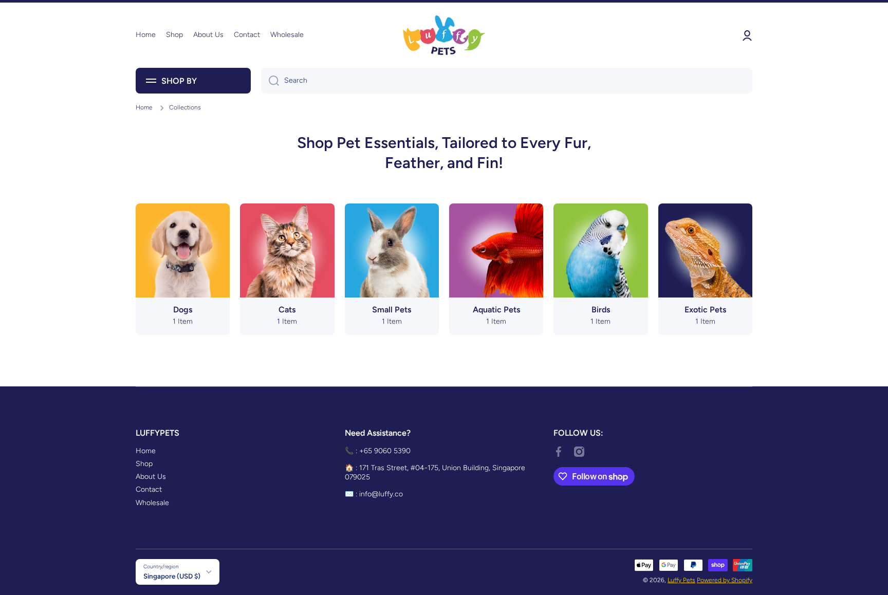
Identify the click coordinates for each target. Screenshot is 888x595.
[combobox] (506, 81)
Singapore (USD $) (171, 576)
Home (144, 107)
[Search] (270, 81)
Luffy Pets (681, 580)
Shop (144, 463)
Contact (149, 489)
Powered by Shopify (724, 580)
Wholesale (152, 502)
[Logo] (444, 35)
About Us (151, 476)
